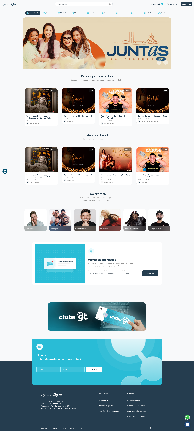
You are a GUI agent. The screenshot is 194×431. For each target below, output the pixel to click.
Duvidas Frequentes (106, 354)
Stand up (77, 13)
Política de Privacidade (136, 354)
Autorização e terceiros (136, 364)
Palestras (150, 13)
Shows (121, 13)
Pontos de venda (105, 349)
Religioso (164, 13)
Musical (63, 13)
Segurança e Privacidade (136, 359)
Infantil (92, 13)
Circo (135, 13)
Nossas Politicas (133, 349)
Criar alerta (150, 221)
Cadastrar (94, 317)
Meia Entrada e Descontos (109, 359)
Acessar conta (172, 4)
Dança (106, 13)
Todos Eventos (34, 13)
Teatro (48, 13)
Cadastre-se (186, 4)
